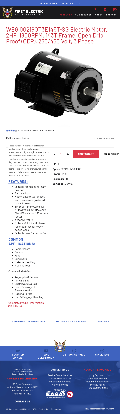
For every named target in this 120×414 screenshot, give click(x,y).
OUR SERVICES (60, 369)
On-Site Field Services (60, 378)
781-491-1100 (26, 390)
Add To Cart (86, 154)
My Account (97, 375)
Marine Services (60, 384)
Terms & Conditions (97, 387)
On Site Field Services (22, 371)
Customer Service (97, 378)
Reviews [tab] (103, 321)
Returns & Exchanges (97, 381)
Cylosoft (110, 409)
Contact (111, 15)
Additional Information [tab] (28, 321)
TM (78, 3)
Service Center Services (22, 374)
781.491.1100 (68, 3)
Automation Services (22, 369)
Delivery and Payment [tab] (72, 321)
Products (66, 15)
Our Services (83, 15)
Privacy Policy (97, 384)
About (99, 15)
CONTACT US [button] (22, 401)
